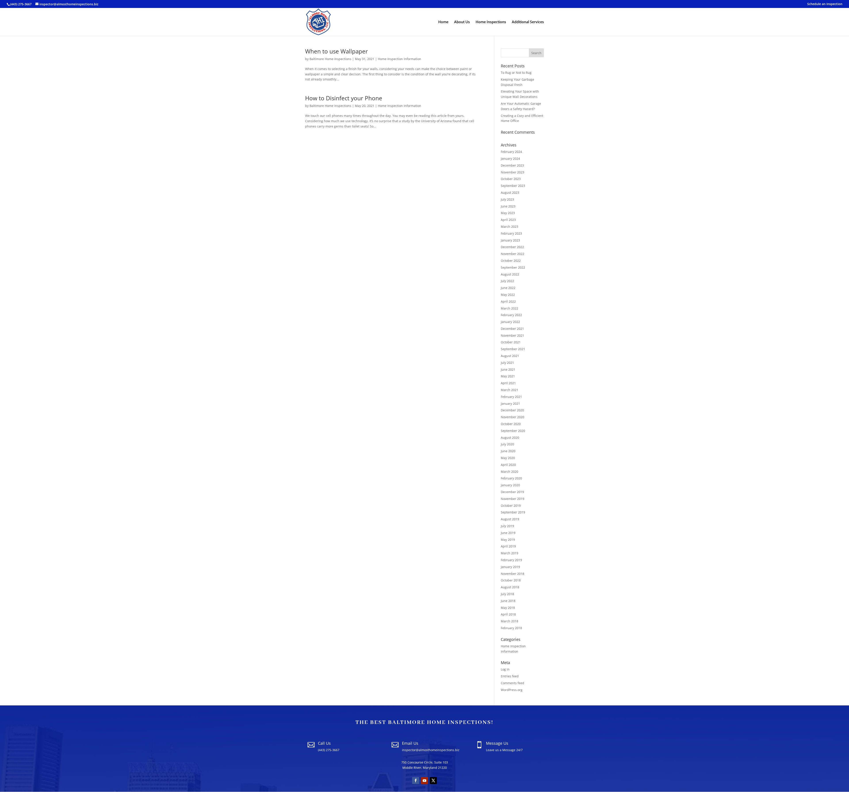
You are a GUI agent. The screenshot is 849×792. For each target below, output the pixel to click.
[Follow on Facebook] (415, 780)
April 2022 (508, 301)
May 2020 (508, 458)
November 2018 (512, 574)
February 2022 (511, 315)
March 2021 (509, 390)
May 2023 (508, 213)
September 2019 (513, 512)
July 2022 (507, 281)
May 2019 (508, 539)
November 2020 (512, 417)
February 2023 (511, 233)
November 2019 (512, 499)
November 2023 (512, 172)
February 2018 (511, 628)
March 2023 (509, 226)
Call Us (324, 743)
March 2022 (509, 308)
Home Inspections (491, 22)
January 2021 (510, 403)
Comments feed (512, 683)
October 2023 (511, 179)
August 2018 (510, 587)
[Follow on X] (433, 780)
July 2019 (507, 526)
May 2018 (508, 608)
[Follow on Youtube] (424, 780)
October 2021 (511, 342)
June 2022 (508, 288)
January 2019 (510, 567)
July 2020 (507, 444)
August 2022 (510, 274)
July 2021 (507, 363)
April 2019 (508, 546)
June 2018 (508, 601)
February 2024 (511, 152)
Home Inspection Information (399, 59)
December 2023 (512, 165)
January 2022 (510, 322)
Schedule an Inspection (824, 4)
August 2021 (510, 356)
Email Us (410, 743)
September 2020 (513, 431)
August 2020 (510, 437)
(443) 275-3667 (21, 4)
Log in (505, 669)
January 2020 (510, 485)
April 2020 (508, 465)
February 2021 (511, 397)
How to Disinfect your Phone (343, 98)
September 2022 (513, 267)
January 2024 (510, 158)
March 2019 (509, 553)
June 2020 (508, 451)
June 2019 (508, 533)
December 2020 (512, 410)
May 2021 (508, 376)
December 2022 (512, 247)
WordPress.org (511, 690)
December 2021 (512, 329)
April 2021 (508, 383)
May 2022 (508, 294)
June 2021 (508, 369)
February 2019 (511, 560)
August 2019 (510, 519)
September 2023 (513, 186)
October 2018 (511, 580)
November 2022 (512, 254)
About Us (462, 22)
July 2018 (507, 594)
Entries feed (510, 676)
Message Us (497, 743)
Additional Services (528, 22)
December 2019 (512, 492)
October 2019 (511, 505)
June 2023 (508, 206)
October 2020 (511, 424)
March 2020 (509, 471)
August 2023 (510, 192)
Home (443, 22)
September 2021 (513, 349)
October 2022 (511, 260)
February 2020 (511, 478)
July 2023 (507, 199)
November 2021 (512, 335)
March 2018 (509, 621)
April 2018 (508, 614)
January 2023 (510, 240)
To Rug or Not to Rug (516, 72)
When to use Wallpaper (336, 51)
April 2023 (508, 220)
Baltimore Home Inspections (330, 59)
